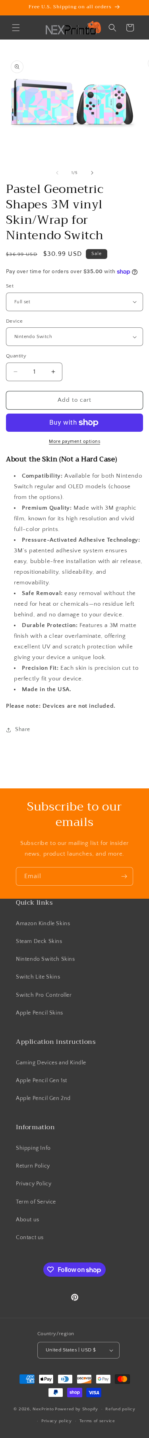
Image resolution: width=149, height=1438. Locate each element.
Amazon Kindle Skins (43, 923)
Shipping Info (33, 1148)
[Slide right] (92, 172)
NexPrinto (43, 1409)
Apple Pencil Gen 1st (41, 1080)
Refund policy (120, 1409)
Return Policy (33, 1166)
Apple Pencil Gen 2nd (43, 1098)
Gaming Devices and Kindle (51, 1063)
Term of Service (36, 1202)
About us (27, 1220)
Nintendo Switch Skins (45, 959)
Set (10, 286)
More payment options (74, 441)
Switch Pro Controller (44, 995)
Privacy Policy (33, 1184)
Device (14, 321)
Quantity (16, 356)
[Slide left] (57, 172)
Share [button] (22, 729)
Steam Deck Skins (39, 941)
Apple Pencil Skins (39, 1013)
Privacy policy (56, 1421)
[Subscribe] (124, 876)
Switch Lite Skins (38, 977)
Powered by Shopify (76, 1409)
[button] (16, 27)
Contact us (30, 1237)
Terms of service (97, 1421)
